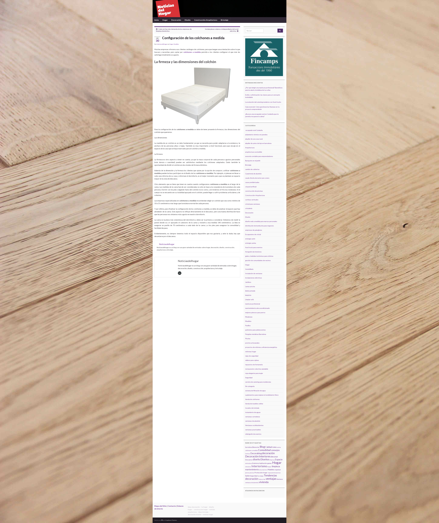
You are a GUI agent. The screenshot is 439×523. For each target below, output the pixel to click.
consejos (275, 450)
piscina (247, 472)
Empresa (272, 460)
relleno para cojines (252, 360)
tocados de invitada (252, 408)
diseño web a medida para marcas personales (261, 221)
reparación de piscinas (274, 472)
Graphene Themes (171, 520)
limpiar (269, 466)
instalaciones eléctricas (253, 278)
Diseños (264, 459)
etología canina (250, 243)
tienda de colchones (252, 399)
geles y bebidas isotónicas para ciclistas (259, 256)
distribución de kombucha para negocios (259, 226)
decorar (274, 456)
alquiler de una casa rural (254, 139)
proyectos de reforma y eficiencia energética (261, 347)
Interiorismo (259, 466)
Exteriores (255, 463)
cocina (279, 447)
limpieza (276, 466)
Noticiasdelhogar (162, 44)
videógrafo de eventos (253, 434)
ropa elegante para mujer (254, 373)
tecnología (261, 476)
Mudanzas (248, 317)
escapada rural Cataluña (254, 130)
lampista (248, 295)
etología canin (250, 239)
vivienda (264, 482)
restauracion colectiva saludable (256, 369)
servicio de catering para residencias (258, 382)
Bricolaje (224, 20)
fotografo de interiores (253, 252)
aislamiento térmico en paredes (256, 135)
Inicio (156, 20)
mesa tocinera (263, 469)
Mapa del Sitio (160, 506)
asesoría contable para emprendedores (259, 156)
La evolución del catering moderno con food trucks (263, 102)
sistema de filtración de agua (255, 391)
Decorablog (256, 453)
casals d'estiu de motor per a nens (257, 178)
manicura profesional (252, 304)
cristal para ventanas (252, 204)
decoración (268, 453)
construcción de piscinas (254, 191)
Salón (247, 476)
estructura (248, 463)
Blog (262, 446)
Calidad (268, 447)
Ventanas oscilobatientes (254, 425)
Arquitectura (249, 148)
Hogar (165, 20)
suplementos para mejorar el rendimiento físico (261, 395)
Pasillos (248, 325)
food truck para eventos (253, 247)
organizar (277, 470)
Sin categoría (249, 386)
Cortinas (247, 453)
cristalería (248, 208)
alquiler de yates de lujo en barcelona (258, 143)
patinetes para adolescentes (255, 330)
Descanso (249, 460)
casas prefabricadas (252, 182)
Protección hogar (260, 473)
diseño (256, 459)
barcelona (248, 447)
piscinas (252, 472)
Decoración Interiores (257, 456)
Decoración (176, 20)
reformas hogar (250, 352)
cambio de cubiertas (252, 169)
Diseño (188, 20)
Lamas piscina (250, 286)
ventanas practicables (253, 430)
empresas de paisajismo (253, 230)
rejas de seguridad (251, 356)
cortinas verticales (251, 200)
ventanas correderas (252, 417)
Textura (260, 479)
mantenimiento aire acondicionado (257, 308)
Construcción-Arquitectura (205, 20)
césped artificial (250, 187)
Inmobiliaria (249, 269)
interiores (248, 466)
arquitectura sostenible (253, 152)
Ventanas (280, 479)
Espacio (278, 459)
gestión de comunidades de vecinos (258, 260)
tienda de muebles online (254, 404)
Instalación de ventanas (253, 273)
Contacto (172, 506)
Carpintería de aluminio (253, 174)
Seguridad (248, 378)
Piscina (247, 338)
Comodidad (264, 450)
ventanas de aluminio (252, 421)
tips (264, 479)
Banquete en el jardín (252, 161)
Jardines (248, 282)
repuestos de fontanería (254, 365)
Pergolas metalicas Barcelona (255, 334)
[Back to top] (434, 518)
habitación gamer (265, 463)
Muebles (176, 44)
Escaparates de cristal (253, 234)
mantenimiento (252, 469)
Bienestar (255, 447)
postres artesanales (252, 343)
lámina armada (250, 291)
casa (274, 447)
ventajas (271, 478)
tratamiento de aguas (253, 412)
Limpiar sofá (249, 299)
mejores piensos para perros (255, 312)
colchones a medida (192, 52)
